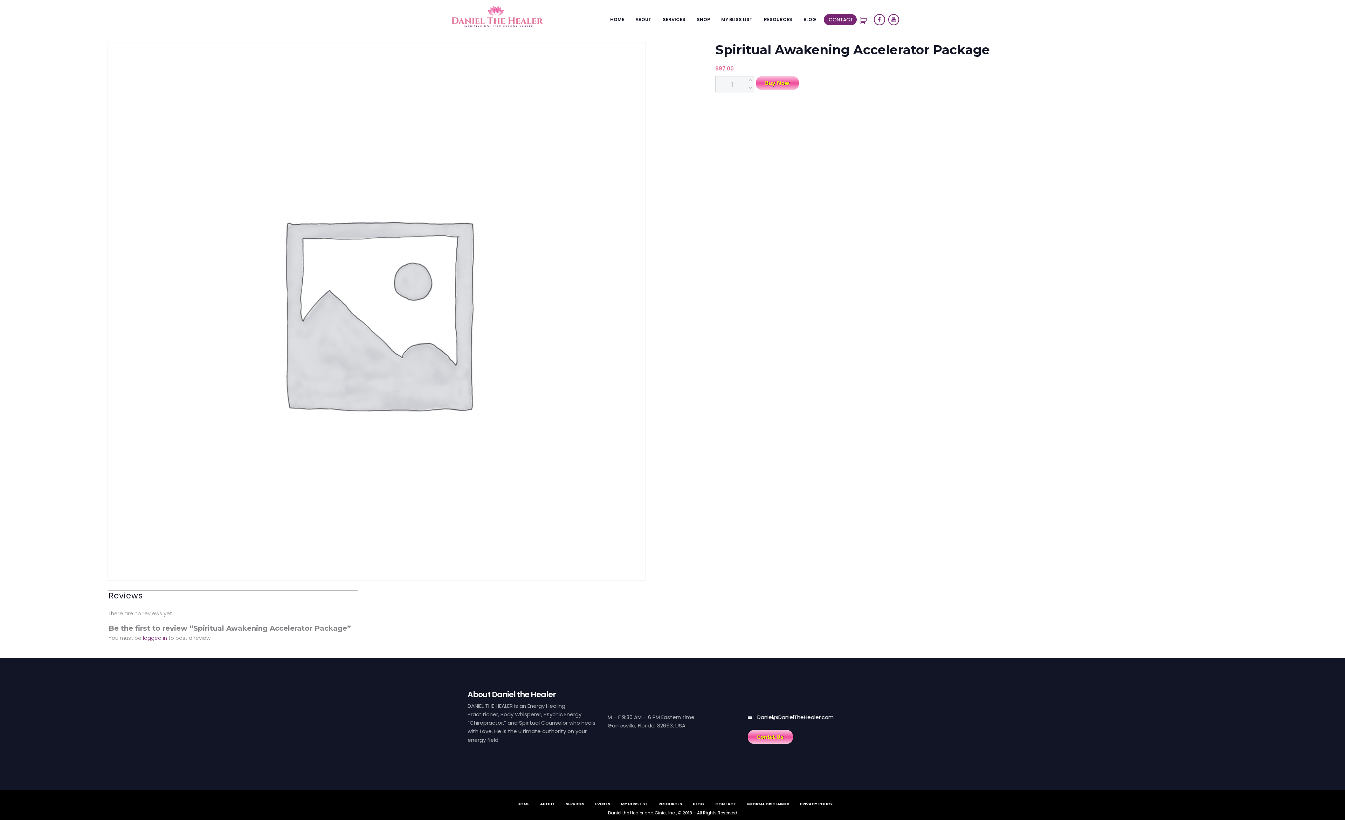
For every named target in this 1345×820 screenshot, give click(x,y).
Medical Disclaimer (768, 804)
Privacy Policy (816, 804)
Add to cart (777, 83)
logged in (155, 638)
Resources (778, 19)
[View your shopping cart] (865, 21)
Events (602, 804)
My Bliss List (737, 19)
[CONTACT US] (770, 737)
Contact (841, 19)
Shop (703, 19)
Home (617, 19)
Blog (809, 19)
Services (674, 19)
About (643, 19)
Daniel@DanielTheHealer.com (795, 717)
